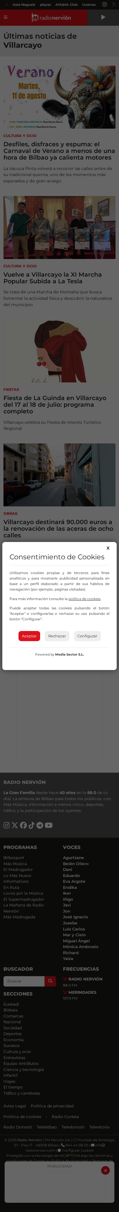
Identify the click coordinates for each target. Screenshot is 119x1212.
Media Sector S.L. (69, 654)
